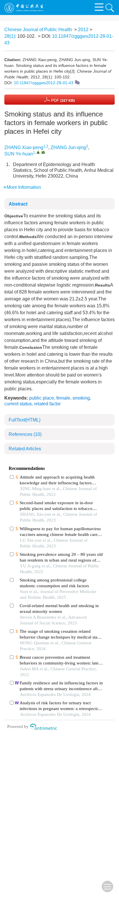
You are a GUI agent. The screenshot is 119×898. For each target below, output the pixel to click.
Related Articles (25, 448)
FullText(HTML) (24, 419)
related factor (47, 403)
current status (18, 403)
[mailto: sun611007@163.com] (43, 152)
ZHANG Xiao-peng (23, 147)
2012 (83, 29)
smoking (81, 398)
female (63, 398)
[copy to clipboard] (77, 82)
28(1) (9, 36)
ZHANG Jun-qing (68, 147)
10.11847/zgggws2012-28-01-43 (43, 82)
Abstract (18, 204)
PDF (62, 100)
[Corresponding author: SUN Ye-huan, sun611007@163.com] (38, 152)
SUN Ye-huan (18, 153)
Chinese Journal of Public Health (38, 29)
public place (41, 398)
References (25, 434)
